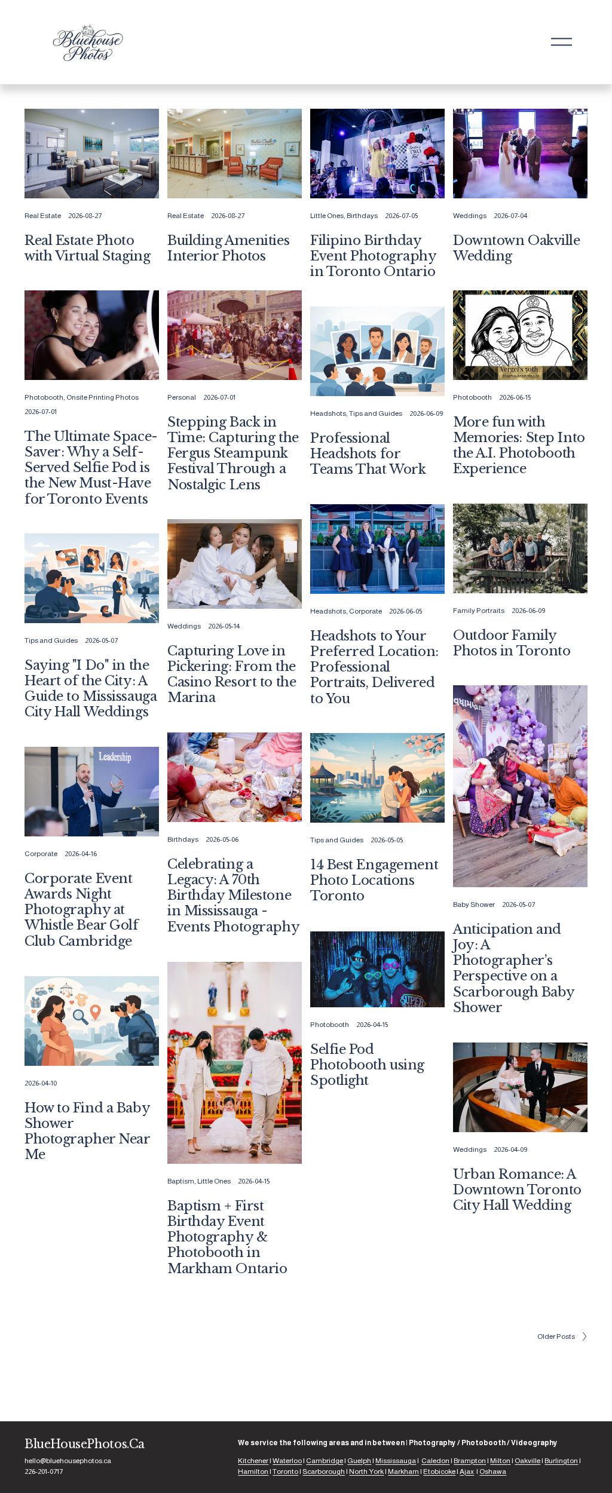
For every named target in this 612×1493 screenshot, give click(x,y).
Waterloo (287, 1461)
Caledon (435, 1461)
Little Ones (327, 215)
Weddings (469, 215)
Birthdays (362, 215)
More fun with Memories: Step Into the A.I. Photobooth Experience (519, 445)
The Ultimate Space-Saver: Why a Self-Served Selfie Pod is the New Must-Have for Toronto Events (91, 467)
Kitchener (253, 1461)
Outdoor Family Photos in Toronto (512, 643)
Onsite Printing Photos (102, 397)
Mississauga (395, 1461)
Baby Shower (474, 904)
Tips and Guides (375, 413)
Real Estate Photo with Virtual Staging (87, 248)
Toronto (285, 1471)
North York (366, 1471)
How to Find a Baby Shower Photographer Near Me (87, 1131)
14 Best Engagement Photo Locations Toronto (374, 880)
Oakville (527, 1461)
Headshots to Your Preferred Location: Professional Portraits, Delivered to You (374, 667)
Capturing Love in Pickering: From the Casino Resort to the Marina (231, 674)
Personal (181, 397)
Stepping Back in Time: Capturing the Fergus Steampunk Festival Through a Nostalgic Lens (233, 453)
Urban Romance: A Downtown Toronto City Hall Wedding (517, 1189)
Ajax (467, 1471)
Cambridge (324, 1461)
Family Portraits (478, 610)
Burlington (561, 1461)
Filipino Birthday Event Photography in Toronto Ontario (373, 256)
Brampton (470, 1461)
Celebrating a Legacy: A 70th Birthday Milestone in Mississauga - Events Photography (233, 895)
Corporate (365, 611)
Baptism (180, 1181)
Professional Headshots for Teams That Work (368, 453)
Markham (403, 1471)
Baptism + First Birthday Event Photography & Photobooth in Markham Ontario (227, 1237)
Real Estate (43, 215)
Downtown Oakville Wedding (516, 248)
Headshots (328, 413)
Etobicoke (439, 1471)
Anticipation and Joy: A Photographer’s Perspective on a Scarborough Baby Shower (513, 968)
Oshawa (492, 1471)
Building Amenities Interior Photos (228, 248)
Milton (500, 1461)
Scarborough (323, 1471)
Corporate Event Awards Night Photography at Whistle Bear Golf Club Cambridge (82, 909)
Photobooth (44, 397)
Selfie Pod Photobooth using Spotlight (367, 1065)
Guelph (359, 1461)
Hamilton (253, 1471)
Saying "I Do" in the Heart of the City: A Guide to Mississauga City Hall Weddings (91, 689)
